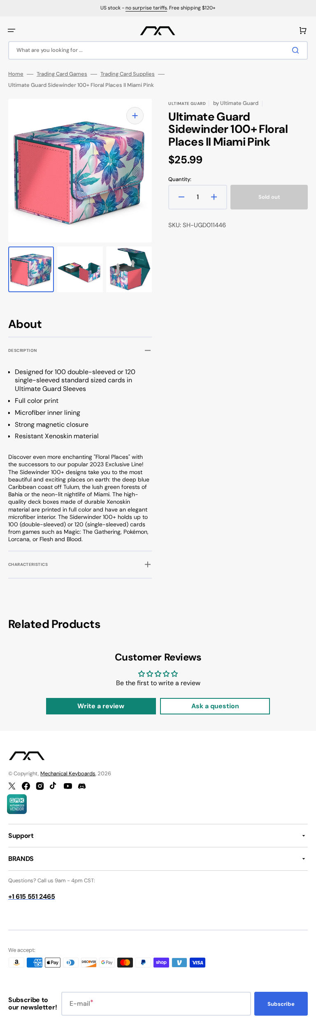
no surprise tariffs (146, 8)
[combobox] (158, 50)
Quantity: (179, 179)
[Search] (297, 50)
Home (15, 74)
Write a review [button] (100, 706)
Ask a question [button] (215, 706)
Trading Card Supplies (127, 74)
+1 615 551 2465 (31, 896)
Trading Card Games (62, 74)
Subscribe (281, 1003)
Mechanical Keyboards (67, 773)
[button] (11, 30)
